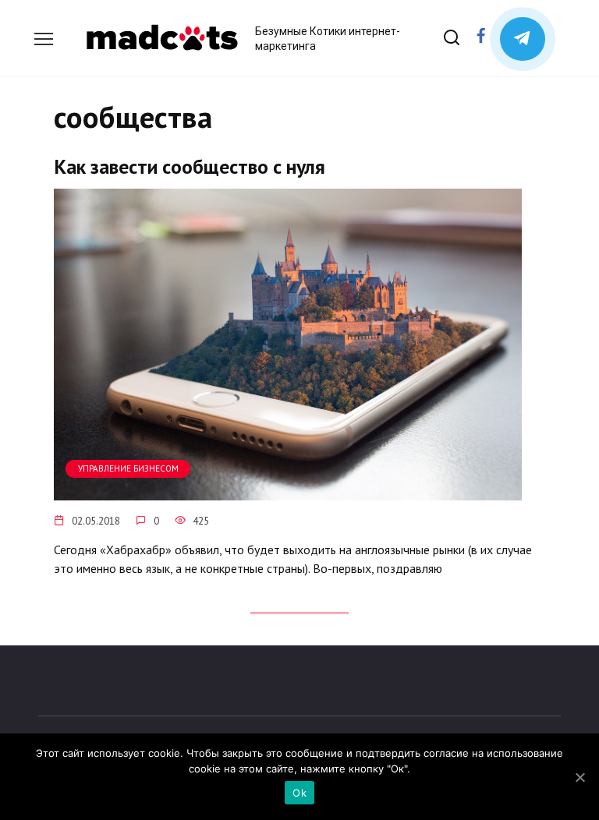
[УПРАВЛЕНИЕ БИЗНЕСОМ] (288, 491)
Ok (299, 792)
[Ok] (579, 777)
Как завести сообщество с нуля (189, 166)
